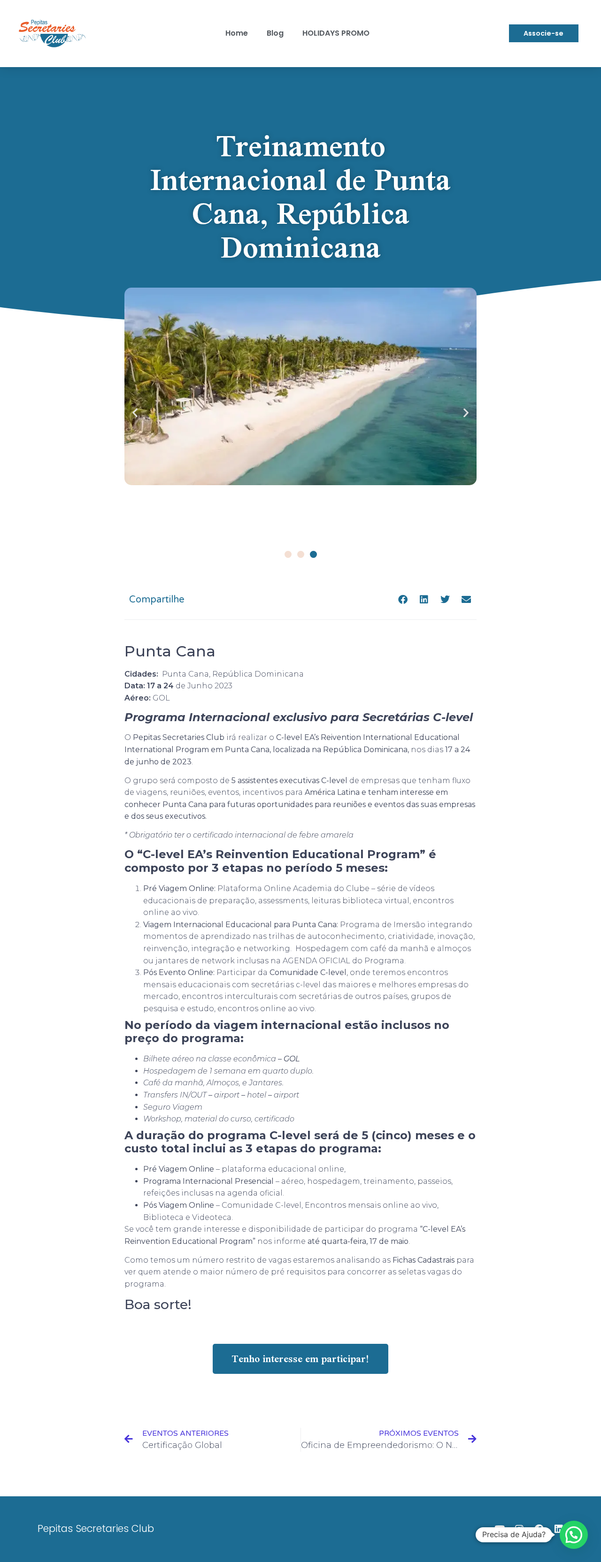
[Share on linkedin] (423, 599)
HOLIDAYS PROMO (336, 33)
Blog (275, 33)
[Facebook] (539, 1529)
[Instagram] (519, 1529)
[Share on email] (466, 599)
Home (236, 33)
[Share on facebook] (402, 599)
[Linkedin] (558, 1529)
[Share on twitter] (444, 599)
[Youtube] (499, 1529)
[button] (135, 412)
